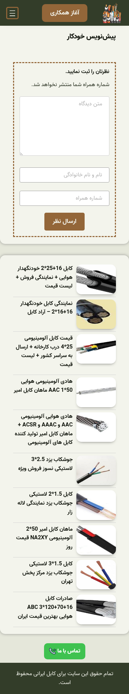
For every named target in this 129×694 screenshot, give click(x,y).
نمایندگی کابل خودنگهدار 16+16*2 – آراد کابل (46, 308)
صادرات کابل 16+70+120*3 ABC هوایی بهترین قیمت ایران (45, 608)
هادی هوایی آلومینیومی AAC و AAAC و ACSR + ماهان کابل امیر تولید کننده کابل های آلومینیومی (44, 429)
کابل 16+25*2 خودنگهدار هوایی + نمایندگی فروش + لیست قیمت (44, 277)
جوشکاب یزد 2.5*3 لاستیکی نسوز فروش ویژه (45, 464)
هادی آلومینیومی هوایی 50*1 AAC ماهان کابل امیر (43, 386)
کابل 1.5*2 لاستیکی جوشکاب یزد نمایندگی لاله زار (45, 503)
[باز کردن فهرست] (12, 13)
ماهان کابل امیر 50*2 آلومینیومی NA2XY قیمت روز (44, 538)
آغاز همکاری (64, 13)
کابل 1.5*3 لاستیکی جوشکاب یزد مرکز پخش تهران (47, 573)
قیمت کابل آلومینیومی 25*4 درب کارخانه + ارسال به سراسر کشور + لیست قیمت (44, 351)
